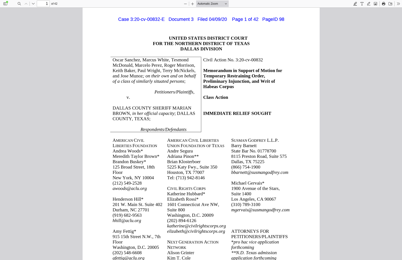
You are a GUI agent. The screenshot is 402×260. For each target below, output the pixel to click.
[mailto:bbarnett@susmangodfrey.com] (260, 172)
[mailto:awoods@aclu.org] (129, 188)
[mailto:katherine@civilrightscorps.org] (197, 225)
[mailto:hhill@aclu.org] (126, 220)
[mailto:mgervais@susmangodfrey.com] (260, 209)
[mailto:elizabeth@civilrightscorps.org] (196, 230)
